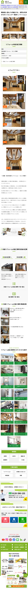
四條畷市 (5, 460)
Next (25, 36)
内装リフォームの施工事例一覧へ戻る (14, 287)
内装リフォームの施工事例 (9, 61)
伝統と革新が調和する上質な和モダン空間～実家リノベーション (20, 276)
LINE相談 (22, 521)
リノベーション (7, 471)
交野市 (5, 456)
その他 (22, 460)
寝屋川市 (23, 456)
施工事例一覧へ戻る (14, 297)
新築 (21, 475)
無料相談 (5, 521)
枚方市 (14, 456)
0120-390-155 (18, 493)
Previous (2, 36)
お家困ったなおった (20, 471)
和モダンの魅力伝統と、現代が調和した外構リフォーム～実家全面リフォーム (6, 277)
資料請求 (21, 2)
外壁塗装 (7, 475)
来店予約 (14, 521)
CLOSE (25, 575)
